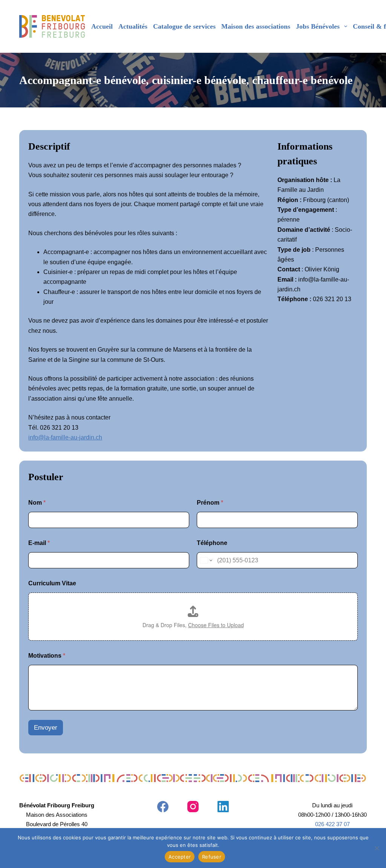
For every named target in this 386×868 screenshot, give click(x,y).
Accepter (179, 857)
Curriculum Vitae (52, 583)
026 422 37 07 (332, 824)
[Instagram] (193, 806)
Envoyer (45, 727)
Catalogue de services (184, 26)
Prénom (210, 502)
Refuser (211, 857)
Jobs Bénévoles (318, 26)
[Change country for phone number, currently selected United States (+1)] (205, 560)
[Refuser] (376, 848)
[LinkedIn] (223, 806)
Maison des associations (255, 26)
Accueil (102, 26)
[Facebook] (162, 806)
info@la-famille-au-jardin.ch (65, 437)
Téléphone (212, 543)
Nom (37, 502)
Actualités (132, 26)
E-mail (39, 543)
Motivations (46, 655)
